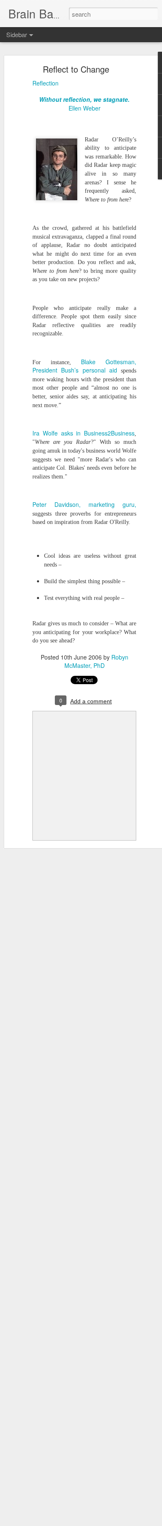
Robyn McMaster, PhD (96, 661)
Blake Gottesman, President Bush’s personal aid (84, 366)
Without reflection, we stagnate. (84, 99)
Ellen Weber (85, 108)
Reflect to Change (76, 69)
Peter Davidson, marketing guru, (84, 504)
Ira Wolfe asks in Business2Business (83, 433)
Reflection (45, 83)
